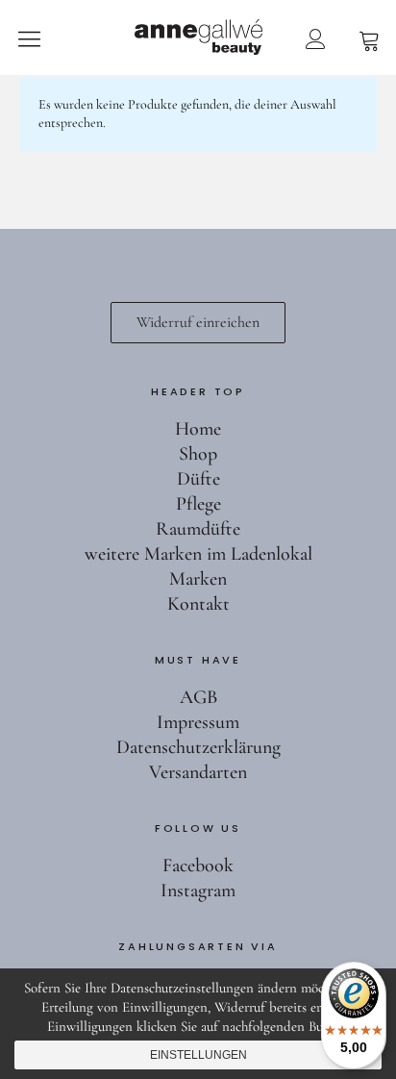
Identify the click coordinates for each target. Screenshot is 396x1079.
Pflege (198, 503)
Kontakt (198, 603)
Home (198, 428)
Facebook (198, 865)
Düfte (198, 478)
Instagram (198, 890)
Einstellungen (198, 1055)
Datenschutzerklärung (198, 747)
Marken (198, 578)
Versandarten (198, 772)
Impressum (198, 722)
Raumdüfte (198, 528)
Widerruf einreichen (198, 322)
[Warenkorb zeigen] (369, 38)
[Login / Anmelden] (315, 38)
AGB (198, 697)
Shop (198, 453)
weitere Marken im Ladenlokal (198, 553)
